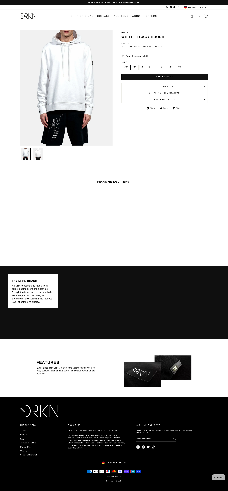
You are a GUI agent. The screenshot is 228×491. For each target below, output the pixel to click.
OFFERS (151, 16)
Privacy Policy (26, 447)
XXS (126, 67)
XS (134, 67)
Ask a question (164, 99)
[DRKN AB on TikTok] (153, 447)
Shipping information (164, 93)
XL (162, 67)
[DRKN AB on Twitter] (148, 447)
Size (124, 62)
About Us (24, 431)
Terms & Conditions (28, 443)
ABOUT (137, 16)
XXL (171, 67)
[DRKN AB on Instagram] (138, 447)
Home (124, 33)
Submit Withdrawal (28, 455)
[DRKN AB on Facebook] (143, 447)
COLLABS (103, 16)
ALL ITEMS (121, 16)
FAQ (22, 439)
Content (23, 451)
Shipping (137, 46)
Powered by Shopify (114, 481)
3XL (180, 67)
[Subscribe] (174, 438)
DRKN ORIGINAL (82, 16)
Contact (23, 435)
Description (164, 86)
